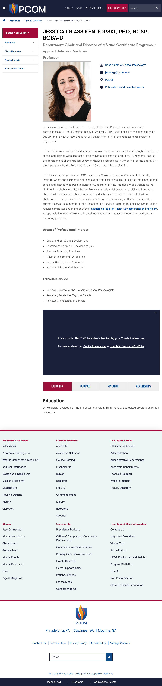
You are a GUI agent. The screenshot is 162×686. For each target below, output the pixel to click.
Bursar (60, 473)
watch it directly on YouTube (127, 346)
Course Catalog (65, 460)
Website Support (120, 480)
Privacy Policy (78, 643)
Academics (15, 20)
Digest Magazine (12, 578)
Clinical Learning (13, 51)
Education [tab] (57, 386)
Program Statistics (121, 564)
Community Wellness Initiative (74, 547)
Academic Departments (124, 466)
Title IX (114, 571)
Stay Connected (12, 529)
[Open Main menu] (4, 8)
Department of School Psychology (125, 64)
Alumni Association (13, 536)
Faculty (60, 487)
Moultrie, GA (107, 630)
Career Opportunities (68, 568)
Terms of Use (58, 643)
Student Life (9, 487)
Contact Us (117, 529)
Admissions (9, 446)
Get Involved (9, 550)
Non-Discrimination (121, 578)
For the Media (64, 581)
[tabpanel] (101, 407)
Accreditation (118, 550)
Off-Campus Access (122, 446)
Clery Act (8, 508)
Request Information (14, 466)
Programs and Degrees (16, 453)
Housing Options (12, 494)
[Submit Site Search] (157, 8)
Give (79, 8)
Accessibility (98, 643)
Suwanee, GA (84, 630)
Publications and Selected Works (124, 87)
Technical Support (121, 473)
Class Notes (9, 543)
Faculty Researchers (15, 68)
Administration (119, 453)
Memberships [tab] (143, 386)
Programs (77, 681)
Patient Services (66, 574)
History (6, 501)
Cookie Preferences (94, 346)
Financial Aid (64, 466)
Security (61, 515)
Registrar (61, 480)
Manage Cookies (120, 643)
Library (60, 501)
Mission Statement (13, 480)
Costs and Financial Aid (16, 473)
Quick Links (94, 8)
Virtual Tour (117, 543)
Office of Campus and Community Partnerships (76, 538)
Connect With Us (66, 588)
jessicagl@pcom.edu (117, 72)
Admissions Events (105, 681)
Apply (69, 8)
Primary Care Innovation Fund (73, 554)
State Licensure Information (126, 585)
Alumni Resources (12, 564)
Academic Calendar (68, 453)
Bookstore (62, 508)
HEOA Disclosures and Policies (128, 557)
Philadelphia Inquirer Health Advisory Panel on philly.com (123, 208)
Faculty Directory (33, 20)
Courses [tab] (85, 386)
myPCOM (62, 446)
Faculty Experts (12, 60)
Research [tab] (113, 386)
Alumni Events (10, 557)
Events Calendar (66, 561)
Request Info (117, 8)
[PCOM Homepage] (81, 614)
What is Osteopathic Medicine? (20, 460)
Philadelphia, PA (58, 630)
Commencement (66, 494)
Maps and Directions (122, 536)
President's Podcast (68, 529)
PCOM (109, 79)
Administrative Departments (127, 460)
